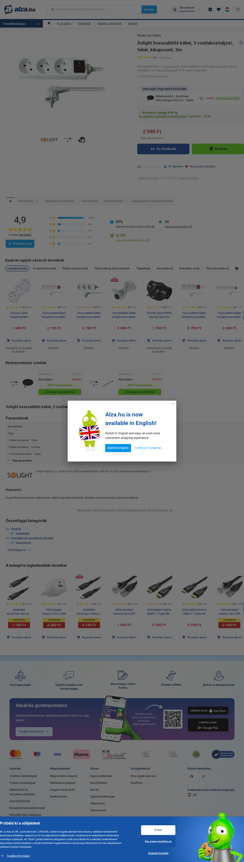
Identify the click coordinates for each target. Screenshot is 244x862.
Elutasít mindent (158, 853)
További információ (18, 855)
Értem (158, 830)
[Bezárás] (173, 404)
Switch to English (118, 447)
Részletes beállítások (158, 841)
